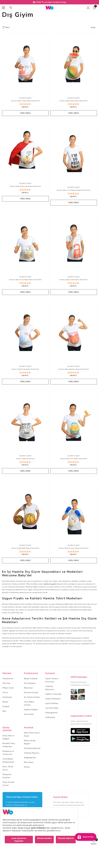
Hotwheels (7, 697)
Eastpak (6, 706)
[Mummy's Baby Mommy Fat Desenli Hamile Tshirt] (25, 149)
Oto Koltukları (30, 683)
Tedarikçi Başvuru (31, 753)
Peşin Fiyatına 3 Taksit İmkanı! (51, 2)
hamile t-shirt (19, 604)
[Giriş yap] (88, 7)
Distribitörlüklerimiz (32, 748)
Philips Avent (8, 688)
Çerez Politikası (51, 703)
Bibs (4, 711)
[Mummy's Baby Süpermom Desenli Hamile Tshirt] (73, 332)
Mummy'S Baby (74, 545)
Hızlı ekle (25, 113)
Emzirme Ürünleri (31, 692)
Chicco (5, 692)
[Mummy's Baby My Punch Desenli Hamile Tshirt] (73, 511)
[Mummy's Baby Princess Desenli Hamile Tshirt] (25, 63)
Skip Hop (6, 683)
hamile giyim (76, 638)
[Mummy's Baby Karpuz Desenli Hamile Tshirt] (73, 63)
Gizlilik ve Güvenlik (53, 694)
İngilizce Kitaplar (31, 709)
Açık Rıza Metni (51, 708)
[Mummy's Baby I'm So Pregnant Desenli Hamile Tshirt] (73, 153)
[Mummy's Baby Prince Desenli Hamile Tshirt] (25, 332)
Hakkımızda (50, 717)
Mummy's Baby (25, 98)
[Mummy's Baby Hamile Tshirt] (25, 421)
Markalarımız (8, 678)
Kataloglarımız (51, 712)
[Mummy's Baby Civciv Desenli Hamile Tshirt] (73, 421)
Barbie (5, 702)
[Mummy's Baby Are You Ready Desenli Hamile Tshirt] (25, 242)
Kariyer (27, 767)
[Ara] (10, 7)
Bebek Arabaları (31, 678)
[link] (93, 841)
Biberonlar (28, 688)
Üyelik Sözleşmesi (53, 698)
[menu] (3, 7)
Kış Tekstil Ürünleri (32, 697)
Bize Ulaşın (28, 762)
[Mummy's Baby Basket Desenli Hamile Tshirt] (25, 511)
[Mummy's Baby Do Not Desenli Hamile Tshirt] (73, 242)
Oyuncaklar (29, 714)
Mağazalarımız (30, 757)
